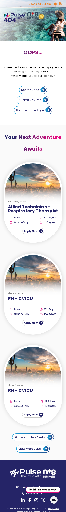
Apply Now (31, 231)
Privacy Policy (53, 509)
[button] (56, 33)
